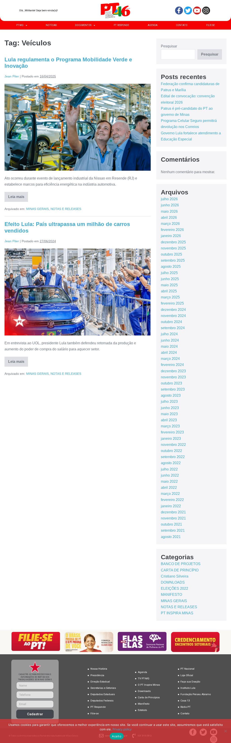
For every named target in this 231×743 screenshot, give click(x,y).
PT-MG (19, 25)
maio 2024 (169, 346)
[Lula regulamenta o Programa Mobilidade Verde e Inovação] (78, 127)
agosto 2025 (171, 266)
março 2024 (170, 359)
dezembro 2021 (173, 512)
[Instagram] (206, 10)
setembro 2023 (173, 389)
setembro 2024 (173, 328)
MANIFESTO (171, 594)
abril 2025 (169, 291)
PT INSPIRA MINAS (177, 613)
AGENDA (152, 25)
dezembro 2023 (173, 371)
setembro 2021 (173, 530)
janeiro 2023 (171, 438)
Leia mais (18, 195)
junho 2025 (170, 279)
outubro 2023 (171, 383)
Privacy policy (122, 729)
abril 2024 (169, 352)
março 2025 (170, 297)
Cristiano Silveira (174, 576)
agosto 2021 (171, 537)
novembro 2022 (173, 445)
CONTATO (181, 25)
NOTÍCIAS (51, 25)
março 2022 (170, 494)
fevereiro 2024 (172, 365)
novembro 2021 (173, 518)
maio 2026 (169, 211)
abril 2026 (169, 217)
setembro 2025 (173, 260)
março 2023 (170, 426)
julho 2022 (169, 469)
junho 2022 (170, 475)
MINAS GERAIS (37, 209)
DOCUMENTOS (83, 25)
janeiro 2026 (171, 236)
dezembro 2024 (173, 310)
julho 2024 (169, 334)
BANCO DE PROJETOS (181, 564)
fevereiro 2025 (172, 303)
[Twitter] (188, 10)
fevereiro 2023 (172, 432)
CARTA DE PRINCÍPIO (180, 570)
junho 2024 (170, 340)
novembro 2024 (173, 316)
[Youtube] (197, 10)
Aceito (116, 736)
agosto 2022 (171, 463)
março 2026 (170, 224)
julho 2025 (169, 273)
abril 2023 (169, 420)
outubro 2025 (171, 254)
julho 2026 (169, 199)
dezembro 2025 (173, 242)
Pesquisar (169, 46)
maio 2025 (169, 285)
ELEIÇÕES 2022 (174, 588)
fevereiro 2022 (172, 500)
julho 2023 (169, 401)
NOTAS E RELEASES (66, 209)
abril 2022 (169, 487)
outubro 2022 (171, 451)
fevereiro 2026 (172, 230)
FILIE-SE (210, 25)
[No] (225, 731)
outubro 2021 (171, 524)
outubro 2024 (171, 322)
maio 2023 (169, 414)
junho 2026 (170, 205)
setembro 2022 (173, 457)
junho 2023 (170, 408)
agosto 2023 (171, 395)
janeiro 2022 (171, 506)
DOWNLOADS (173, 582)
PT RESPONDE (121, 25)
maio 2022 (169, 481)
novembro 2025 (173, 248)
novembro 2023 (173, 377)
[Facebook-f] (179, 10)
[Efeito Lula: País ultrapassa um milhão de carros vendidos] (78, 292)
